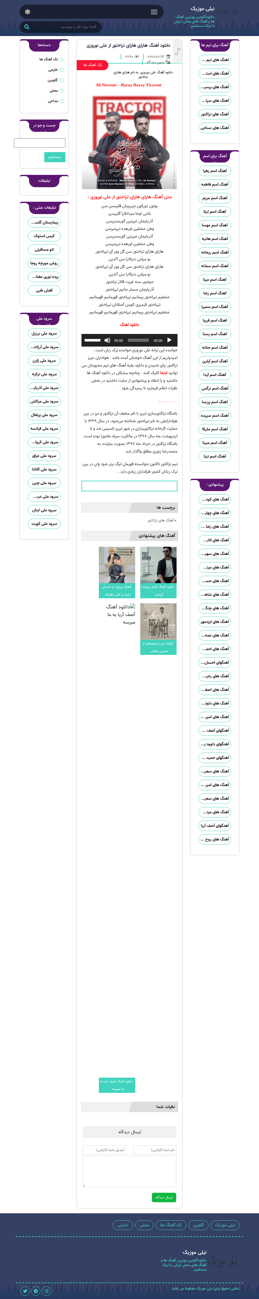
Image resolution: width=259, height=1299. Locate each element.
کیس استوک (44, 236)
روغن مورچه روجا (44, 263)
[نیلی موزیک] (226, 18)
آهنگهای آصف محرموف (213, 730)
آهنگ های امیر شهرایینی (213, 785)
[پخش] (169, 340)
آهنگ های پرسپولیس (213, 87)
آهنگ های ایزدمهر (215, 622)
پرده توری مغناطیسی (43, 277)
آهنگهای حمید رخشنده (213, 757)
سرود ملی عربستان (43, 496)
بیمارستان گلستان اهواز (43, 222)
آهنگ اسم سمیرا (215, 307)
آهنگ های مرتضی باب (213, 567)
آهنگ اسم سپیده (215, 415)
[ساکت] (107, 340)
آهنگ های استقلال (214, 73)
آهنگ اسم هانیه (215, 239)
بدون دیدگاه (155, 62)
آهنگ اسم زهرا (215, 171)
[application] (129, 340)
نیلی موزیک (225, 1225)
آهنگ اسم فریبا (215, 320)
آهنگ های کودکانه (214, 499)
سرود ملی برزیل (44, 333)
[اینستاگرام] (46, 1291)
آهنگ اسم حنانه (215, 347)
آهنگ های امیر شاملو (213, 717)
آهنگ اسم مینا (214, 279)
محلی (54, 91)
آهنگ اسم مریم (214, 198)
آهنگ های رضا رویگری (213, 526)
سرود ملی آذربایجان (43, 388)
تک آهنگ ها (92, 65)
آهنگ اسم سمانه (214, 266)
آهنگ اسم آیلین (215, 361)
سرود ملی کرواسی (43, 442)
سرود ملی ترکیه (44, 374)
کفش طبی (44, 290)
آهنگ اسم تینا (215, 456)
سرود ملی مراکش (44, 401)
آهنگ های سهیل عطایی (213, 554)
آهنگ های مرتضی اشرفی (213, 812)
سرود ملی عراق (44, 455)
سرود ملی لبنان (44, 510)
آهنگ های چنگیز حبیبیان (213, 608)
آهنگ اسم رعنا (214, 293)
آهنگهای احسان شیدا (213, 662)
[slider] (93, 339)
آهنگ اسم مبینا (214, 443)
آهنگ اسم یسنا (215, 334)
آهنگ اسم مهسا (215, 225)
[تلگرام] (35, 1291)
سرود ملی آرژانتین (43, 347)
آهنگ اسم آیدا (214, 375)
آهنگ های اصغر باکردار (213, 689)
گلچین (53, 80)
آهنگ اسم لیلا (214, 211)
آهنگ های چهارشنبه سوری (213, 513)
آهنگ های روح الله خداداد (213, 839)
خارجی (53, 70)
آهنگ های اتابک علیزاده (213, 540)
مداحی (53, 101)
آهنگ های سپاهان (214, 100)
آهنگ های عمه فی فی (213, 635)
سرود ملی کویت (44, 523)
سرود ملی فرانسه (44, 428)
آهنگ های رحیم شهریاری (213, 676)
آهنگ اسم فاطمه (214, 184)
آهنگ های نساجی (215, 128)
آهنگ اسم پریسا (215, 402)
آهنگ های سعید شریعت (213, 798)
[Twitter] (25, 1291)
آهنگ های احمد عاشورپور (213, 649)
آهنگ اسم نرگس (215, 388)
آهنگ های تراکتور (215, 114)
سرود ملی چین (44, 483)
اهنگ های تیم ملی (214, 60)
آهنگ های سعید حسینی (213, 771)
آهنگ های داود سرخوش (213, 703)
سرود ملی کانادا (44, 469)
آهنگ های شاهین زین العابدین (213, 594)
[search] (27, 27)
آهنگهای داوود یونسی (213, 744)
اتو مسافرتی (44, 249)
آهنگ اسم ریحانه (215, 252)
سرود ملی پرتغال (44, 415)
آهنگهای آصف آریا (215, 825)
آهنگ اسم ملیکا (215, 429)
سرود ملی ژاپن (44, 360)
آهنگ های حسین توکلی (213, 581)
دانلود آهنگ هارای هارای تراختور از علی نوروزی (128, 45)
